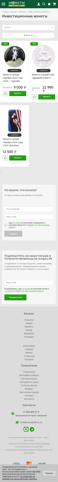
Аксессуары (29, 346)
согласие (17, 223)
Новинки (29, 320)
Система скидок (29, 379)
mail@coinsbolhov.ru (31, 422)
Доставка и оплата (29, 375)
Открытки (29, 356)
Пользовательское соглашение (29, 447)
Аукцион (29, 360)
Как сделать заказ (29, 382)
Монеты (29, 327)
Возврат (29, 389)
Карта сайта (29, 440)
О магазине (29, 372)
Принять (49, 473)
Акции (29, 323)
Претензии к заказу (29, 392)
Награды (29, 337)
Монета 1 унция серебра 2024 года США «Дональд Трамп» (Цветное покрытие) (13, 142)
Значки (29, 353)
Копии (29, 330)
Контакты (29, 399)
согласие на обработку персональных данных (24, 291)
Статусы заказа (29, 386)
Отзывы (29, 396)
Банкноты (29, 334)
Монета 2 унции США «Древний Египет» (43, 76)
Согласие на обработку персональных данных (29, 444)
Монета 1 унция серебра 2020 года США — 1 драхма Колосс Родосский (13, 78)
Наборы (29, 349)
